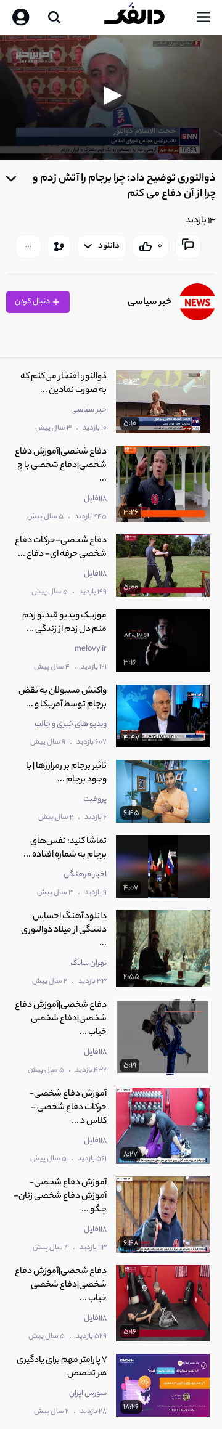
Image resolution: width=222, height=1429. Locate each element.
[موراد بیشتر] (28, 246)
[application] (111, 97)
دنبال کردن (33, 301)
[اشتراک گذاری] (59, 246)
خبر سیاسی (149, 302)
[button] (111, 95)
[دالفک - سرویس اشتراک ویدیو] (144, 17)
